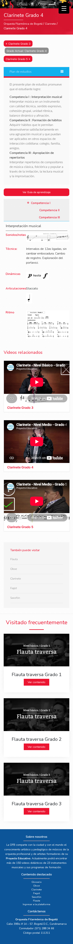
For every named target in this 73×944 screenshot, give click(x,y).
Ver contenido (36, 682)
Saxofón (15, 597)
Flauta (14, 559)
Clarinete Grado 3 (19, 43)
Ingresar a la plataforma (36, 904)
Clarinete (50, 24)
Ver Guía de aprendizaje (36, 192)
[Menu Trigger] (64, 8)
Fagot (13, 588)
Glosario (37, 882)
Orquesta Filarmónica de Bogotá (23, 24)
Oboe (13, 569)
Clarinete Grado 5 (17, 59)
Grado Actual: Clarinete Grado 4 (27, 50)
